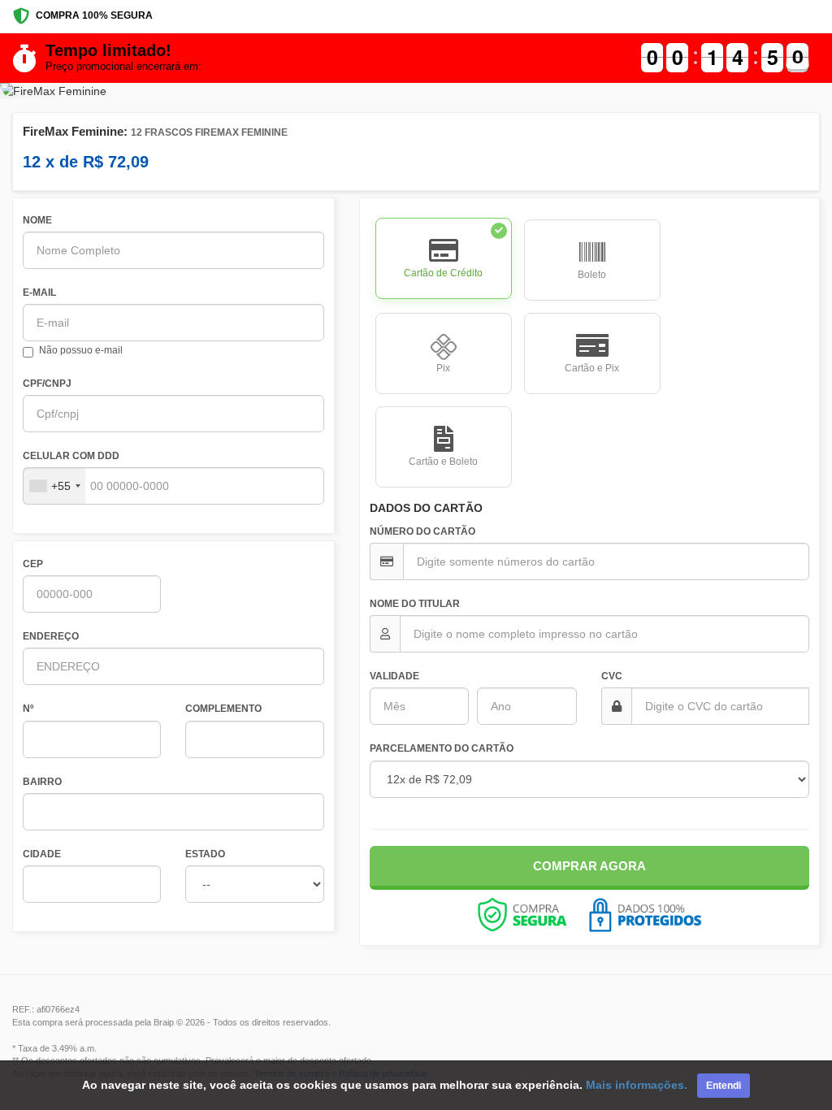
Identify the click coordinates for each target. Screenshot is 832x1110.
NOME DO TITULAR (415, 603)
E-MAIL (39, 292)
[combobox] (54, 486)
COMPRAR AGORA (589, 866)
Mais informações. (636, 1084)
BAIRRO (42, 781)
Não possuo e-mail (81, 350)
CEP (33, 564)
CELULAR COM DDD (71, 456)
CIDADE (42, 854)
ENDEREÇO (51, 636)
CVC (611, 676)
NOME (37, 220)
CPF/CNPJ (47, 383)
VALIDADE (394, 676)
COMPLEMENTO (223, 708)
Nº (28, 708)
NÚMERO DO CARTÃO (422, 531)
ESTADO (205, 854)
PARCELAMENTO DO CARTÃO (442, 748)
